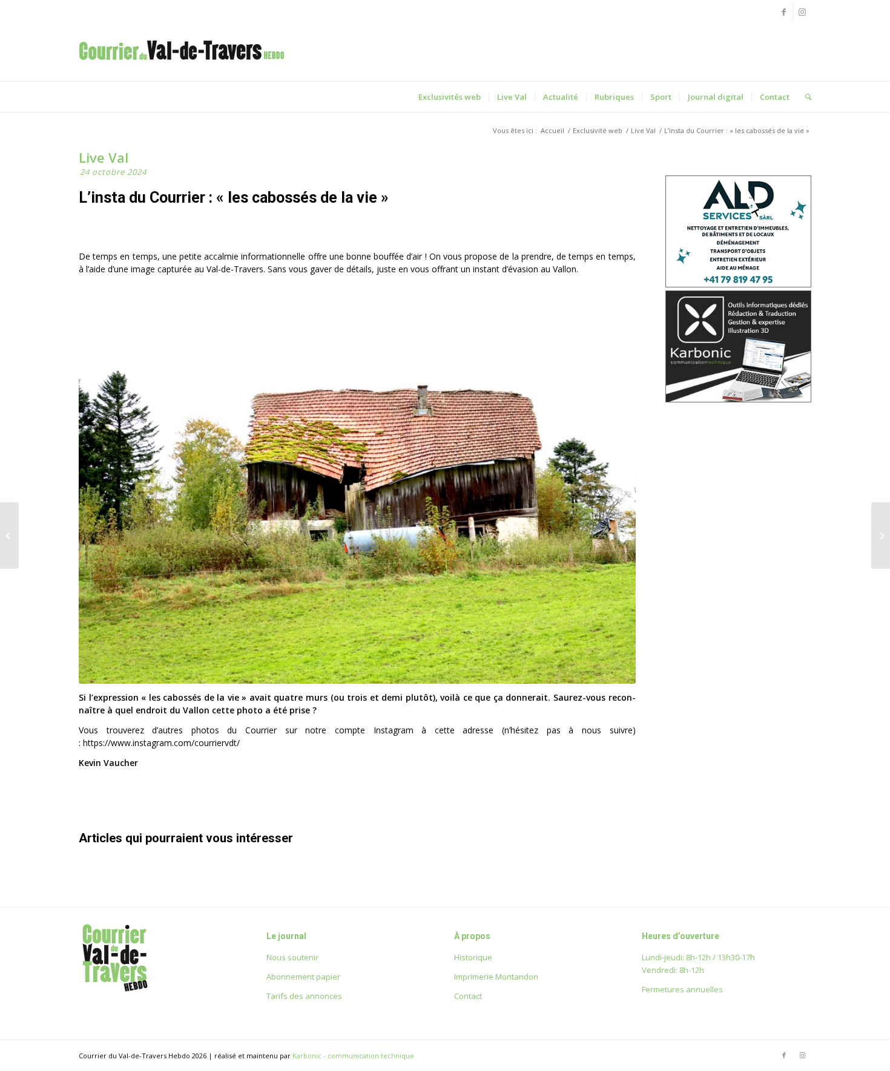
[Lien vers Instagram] (802, 12)
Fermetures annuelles (682, 989)
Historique (473, 957)
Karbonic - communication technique (353, 1055)
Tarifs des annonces (304, 996)
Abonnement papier (303, 976)
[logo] (182, 63)
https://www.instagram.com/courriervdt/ (161, 742)
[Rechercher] (804, 97)
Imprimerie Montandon (496, 976)
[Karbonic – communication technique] (738, 399)
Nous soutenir (292, 957)
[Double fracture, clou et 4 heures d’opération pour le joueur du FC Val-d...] (9, 535)
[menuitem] (449, 97)
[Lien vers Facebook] (784, 12)
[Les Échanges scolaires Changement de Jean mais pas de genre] (880, 535)
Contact (468, 996)
